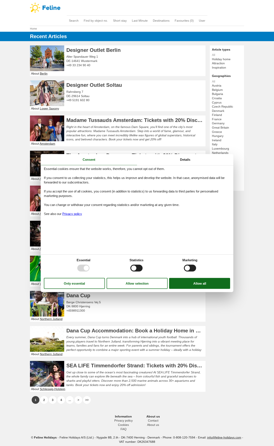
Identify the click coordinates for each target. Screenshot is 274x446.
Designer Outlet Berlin (93, 50)
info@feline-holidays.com (224, 437)
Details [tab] (185, 159)
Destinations (161, 20)
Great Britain (220, 127)
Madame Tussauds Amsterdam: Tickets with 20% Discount (136, 120)
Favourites (184, 20)
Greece (217, 132)
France (217, 119)
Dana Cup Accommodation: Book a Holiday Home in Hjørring (136, 330)
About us (153, 424)
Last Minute (140, 20)
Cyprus (217, 102)
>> (87, 400)
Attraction (218, 63)
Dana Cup (78, 295)
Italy (214, 144)
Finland (217, 115)
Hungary (217, 136)
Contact (153, 420)
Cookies (123, 424)
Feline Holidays (137, 7)
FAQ (124, 429)
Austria (216, 85)
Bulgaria (217, 94)
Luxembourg (220, 148)
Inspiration (219, 67)
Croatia (217, 98)
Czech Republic (222, 106)
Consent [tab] (89, 159)
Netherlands (220, 153)
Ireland (216, 140)
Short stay (120, 20)
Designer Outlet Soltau (94, 85)
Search (74, 20)
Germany (218, 123)
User (202, 20)
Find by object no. (96, 20)
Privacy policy (123, 420)
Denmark (218, 111)
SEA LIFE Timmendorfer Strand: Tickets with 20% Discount (136, 365)
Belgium (217, 90)
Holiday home (221, 59)
